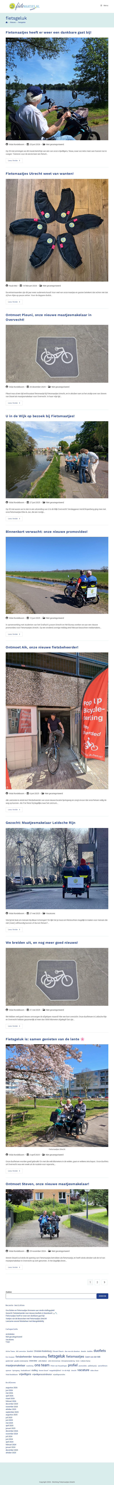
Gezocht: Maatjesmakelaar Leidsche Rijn (40, 823)
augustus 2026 (11, 1388)
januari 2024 (10, 1447)
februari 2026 (11, 1401)
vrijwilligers (25, 1374)
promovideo (83, 1366)
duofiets (100, 1351)
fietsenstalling (40, 1356)
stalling (34, 1370)
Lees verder (15, 160)
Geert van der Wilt (92, 1357)
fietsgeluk (21, 22)
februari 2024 (11, 1445)
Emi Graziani (10, 1357)
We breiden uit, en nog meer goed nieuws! (42, 943)
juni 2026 (9, 1390)
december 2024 (12, 1431)
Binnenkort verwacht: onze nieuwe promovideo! (46, 532)
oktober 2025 (11, 1409)
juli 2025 (9, 1417)
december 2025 (12, 1404)
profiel (73, 1365)
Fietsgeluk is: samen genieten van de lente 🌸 (45, 1039)
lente (77, 1361)
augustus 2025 (11, 1415)
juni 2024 (9, 1439)
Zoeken (9, 1292)
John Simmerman (54, 1361)
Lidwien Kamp (85, 1361)
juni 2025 (9, 1420)
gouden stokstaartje (21, 1361)
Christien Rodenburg (43, 1351)
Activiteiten (10, 1334)
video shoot (94, 1370)
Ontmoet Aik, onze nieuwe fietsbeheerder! (42, 647)
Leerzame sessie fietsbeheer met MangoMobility (25, 1321)
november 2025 (12, 1407)
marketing (29, 1366)
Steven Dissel (43, 1370)
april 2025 (9, 1425)
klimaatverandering (68, 1361)
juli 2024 (9, 1436)
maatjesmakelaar (15, 1365)
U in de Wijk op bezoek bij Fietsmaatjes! (40, 416)
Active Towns (10, 1351)
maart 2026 (10, 1398)
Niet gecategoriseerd (55, 144)
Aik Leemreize (21, 1351)
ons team (41, 1365)
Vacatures (50, 913)
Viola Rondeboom (16, 144)
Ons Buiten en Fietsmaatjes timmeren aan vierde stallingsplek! (30, 1310)
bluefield (30, 1351)
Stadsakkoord (25, 1370)
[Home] (7, 22)
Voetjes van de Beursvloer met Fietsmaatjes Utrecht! (26, 1319)
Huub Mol (13, 286)
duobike (90, 1351)
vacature (83, 1370)
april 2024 (9, 1442)
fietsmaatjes (75, 1356)
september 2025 (12, 1412)
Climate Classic (58, 1351)
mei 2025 (9, 1423)
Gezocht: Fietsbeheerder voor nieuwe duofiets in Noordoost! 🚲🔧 (31, 1313)
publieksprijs (92, 1366)
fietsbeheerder (24, 1356)
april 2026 (9, 1396)
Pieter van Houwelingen (59, 1366)
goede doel (9, 1361)
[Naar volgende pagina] (104, 1282)
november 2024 (12, 1434)
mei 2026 (9, 1393)
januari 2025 (10, 1428)
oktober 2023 (11, 1453)
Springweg (16, 1370)
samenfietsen (102, 1366)
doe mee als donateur (72, 1351)
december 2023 (12, 1450)
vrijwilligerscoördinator (42, 1374)
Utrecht (73, 1370)
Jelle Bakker (42, 1361)
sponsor (8, 1370)
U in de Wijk (66, 1370)
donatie (83, 1351)
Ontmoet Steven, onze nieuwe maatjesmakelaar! (47, 1184)
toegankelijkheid (55, 1370)
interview (33, 1361)
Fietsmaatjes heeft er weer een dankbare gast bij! (48, 32)
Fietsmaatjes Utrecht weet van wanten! (40, 174)
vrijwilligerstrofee (59, 1375)
